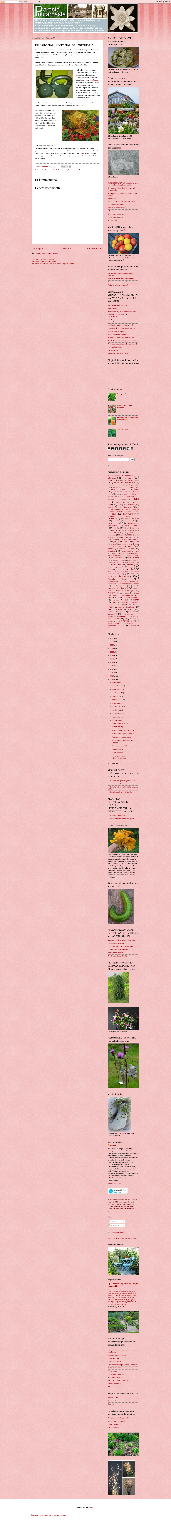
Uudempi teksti (39, 248)
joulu (110, 504)
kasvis (129, 516)
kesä (119, 523)
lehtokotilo (127, 544)
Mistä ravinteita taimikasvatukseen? (121, 279)
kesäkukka (132, 523)
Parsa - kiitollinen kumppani (118, 334)
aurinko (111, 480)
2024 (112, 645)
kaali (118, 509)
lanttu (114, 544)
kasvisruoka (113, 518)
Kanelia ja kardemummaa (117, 1421)
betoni (130, 480)
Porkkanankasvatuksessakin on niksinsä (122, 344)
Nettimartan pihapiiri (115, 1368)
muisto (129, 558)
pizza (117, 571)
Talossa (110, 211)
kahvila (112, 511)
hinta (117, 494)
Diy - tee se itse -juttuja (116, 205)
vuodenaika (77, 170)
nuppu (116, 562)
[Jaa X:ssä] (67, 167)
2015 (112, 676)
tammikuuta (116, 720)
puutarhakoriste (112, 583)
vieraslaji (111, 621)
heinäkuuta (116, 700)
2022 (112, 652)
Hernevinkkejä (113, 308)
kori (138, 530)
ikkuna (119, 502)
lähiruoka (111, 549)
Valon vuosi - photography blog (119, 1418)
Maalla (137, 551)
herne (134, 492)
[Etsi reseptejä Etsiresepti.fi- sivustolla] (116, 1232)
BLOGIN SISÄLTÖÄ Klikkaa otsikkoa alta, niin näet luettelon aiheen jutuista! (123, 184)
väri (123, 625)
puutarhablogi (113, 581)
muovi (123, 560)
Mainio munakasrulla (115, 953)
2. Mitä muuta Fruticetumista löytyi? (121, 818)
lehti (120, 544)
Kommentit (114, 1225)
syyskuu (122, 607)
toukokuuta (116, 706)
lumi (121, 546)
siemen (64, 170)
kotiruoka (117, 532)
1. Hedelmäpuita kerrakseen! (118, 815)
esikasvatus (112, 485)
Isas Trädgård (113, 1398)
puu (132, 574)
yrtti (138, 626)
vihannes (126, 621)
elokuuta (115, 696)
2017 (112, 669)
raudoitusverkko (125, 584)
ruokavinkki (113, 593)
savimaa (116, 600)
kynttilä (136, 537)
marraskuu (132, 553)
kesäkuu (127, 526)
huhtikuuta (116, 710)
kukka (130, 535)
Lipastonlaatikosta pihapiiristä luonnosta (122, 1365)
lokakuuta (116, 689)
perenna (111, 569)
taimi (119, 609)
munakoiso (115, 560)
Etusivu (67, 248)
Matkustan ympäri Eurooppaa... (119, 208)
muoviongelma (132, 560)
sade (137, 593)
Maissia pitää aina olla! (116, 331)
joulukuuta (116, 682)
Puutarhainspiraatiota (115, 217)
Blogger (91, 1507)
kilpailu (126, 528)
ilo (128, 502)
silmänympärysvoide (114, 604)
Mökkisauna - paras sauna (121, 737)
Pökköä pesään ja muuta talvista (123, 733)
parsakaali (120, 567)
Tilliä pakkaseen (123, 429)
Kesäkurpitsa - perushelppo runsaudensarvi (118, 321)
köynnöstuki (134, 539)
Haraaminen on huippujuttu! (118, 282)
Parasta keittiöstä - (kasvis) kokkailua (121, 201)
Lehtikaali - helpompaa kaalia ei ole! (121, 325)
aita (109, 475)
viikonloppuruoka (115, 623)
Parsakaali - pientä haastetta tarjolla (121, 338)
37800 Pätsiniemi (114, 1424)
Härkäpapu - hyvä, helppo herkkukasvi (122, 312)
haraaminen (130, 487)
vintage (132, 623)
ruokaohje (129, 591)
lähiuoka (123, 548)
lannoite (124, 542)
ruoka (118, 591)
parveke (131, 567)
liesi (114, 546)
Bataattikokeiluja (118, 727)
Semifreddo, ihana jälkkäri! (117, 956)
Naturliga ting (112, 1404)
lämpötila (112, 551)
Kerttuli (110, 523)
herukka (110, 494)
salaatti (110, 598)
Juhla (120, 505)
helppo (126, 491)
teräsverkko (132, 612)
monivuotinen (117, 558)
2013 (112, 763)
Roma (135, 588)
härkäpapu (111, 499)
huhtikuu (133, 494)
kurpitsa (127, 537)
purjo (125, 574)
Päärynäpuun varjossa (116, 1374)
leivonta (136, 544)
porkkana (135, 571)
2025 (112, 642)
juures (111, 507)
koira (121, 530)
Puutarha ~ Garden (119, 579)
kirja (137, 528)
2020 (112, 659)
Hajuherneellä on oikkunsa (117, 305)
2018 (112, 666)
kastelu (136, 511)
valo (118, 619)
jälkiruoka (128, 507)
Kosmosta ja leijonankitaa (117, 1355)
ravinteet (136, 584)
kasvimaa (112, 516)
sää (110, 609)
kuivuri (121, 535)
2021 (112, 655)
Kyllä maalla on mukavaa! (117, 214)
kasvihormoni (112, 1352)
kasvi (113, 514)
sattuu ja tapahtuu (132, 598)
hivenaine (125, 494)
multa (137, 558)
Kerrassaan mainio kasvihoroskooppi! (119, 757)
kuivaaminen (112, 535)
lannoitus (135, 542)
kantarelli (120, 511)
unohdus (110, 618)
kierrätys (117, 528)
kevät (136, 525)
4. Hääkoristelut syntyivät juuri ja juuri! (121, 781)
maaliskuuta (116, 713)
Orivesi (131, 562)
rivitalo (124, 588)
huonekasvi (111, 496)
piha (132, 569)
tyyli (134, 616)
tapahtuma (111, 612)
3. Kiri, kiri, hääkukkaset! (117, 784)
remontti (114, 586)
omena (124, 562)
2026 (112, 638)
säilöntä (131, 607)
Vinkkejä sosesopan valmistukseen (120, 946)
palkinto (130, 564)
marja (122, 553)
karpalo (129, 511)
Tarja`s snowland (114, 1427)
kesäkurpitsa (113, 526)
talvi (70, 170)
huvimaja (121, 496)
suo (134, 605)
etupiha (123, 485)
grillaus (114, 487)
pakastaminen (116, 564)
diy (137, 480)
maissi (113, 553)
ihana (136, 498)
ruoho (110, 590)
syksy (111, 607)
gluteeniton (135, 485)
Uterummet (112, 1401)
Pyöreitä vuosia (117, 749)
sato (119, 598)
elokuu (117, 483)
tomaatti (112, 614)
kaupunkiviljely (117, 521)
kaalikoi (127, 509)
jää (112, 509)
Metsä (136, 555)
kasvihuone (128, 514)
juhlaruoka (131, 505)
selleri (126, 600)
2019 (112, 662)
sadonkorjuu (128, 595)
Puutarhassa (112, 1371)
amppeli (118, 476)
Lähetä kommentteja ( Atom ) (47, 253)
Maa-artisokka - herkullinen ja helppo (121, 328)
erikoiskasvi (129, 483)
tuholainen (122, 616)
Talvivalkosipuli (113, 350)
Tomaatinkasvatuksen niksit (118, 353)
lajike (114, 542)
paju (138, 562)
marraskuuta (117, 686)
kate (127, 518)
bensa (122, 480)
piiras (109, 571)
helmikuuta (116, 717)
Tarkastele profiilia (114, 1183)
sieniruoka (125, 602)
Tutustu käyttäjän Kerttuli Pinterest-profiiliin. (122, 1238)
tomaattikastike (129, 614)
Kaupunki (135, 519)
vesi (126, 619)
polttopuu (125, 571)
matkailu (118, 555)
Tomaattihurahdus (114, 1384)
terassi (121, 612)
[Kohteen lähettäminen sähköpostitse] (62, 167)
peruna (122, 569)
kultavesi (110, 537)
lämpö (131, 549)
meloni (129, 555)
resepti (124, 586)
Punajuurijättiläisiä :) (115, 347)
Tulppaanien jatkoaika (120, 723)
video (134, 618)
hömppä (124, 499)
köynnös (124, 539)
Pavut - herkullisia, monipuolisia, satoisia (122, 341)
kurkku (119, 537)
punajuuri (116, 574)
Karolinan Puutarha (115, 1349)
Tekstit (113, 1221)
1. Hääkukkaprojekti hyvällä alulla (120, 792)
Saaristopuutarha (114, 1377)
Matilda (110, 555)
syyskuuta (116, 693)
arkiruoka (112, 478)
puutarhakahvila (130, 581)
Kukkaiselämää (113, 1358)
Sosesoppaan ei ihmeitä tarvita (123, 730)
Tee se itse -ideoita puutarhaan (119, 1380)
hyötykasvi (131, 496)
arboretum (129, 476)
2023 (112, 648)
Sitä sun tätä (112, 220)
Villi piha (111, 1387)
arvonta (129, 478)
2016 (112, 673)
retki (134, 586)
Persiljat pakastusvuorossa (127, 394)
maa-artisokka (126, 551)
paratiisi (110, 567)
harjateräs (112, 489)
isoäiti (134, 502)
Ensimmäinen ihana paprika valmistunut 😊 (127, 418)
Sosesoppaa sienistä (119, 746)
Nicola (109, 562)
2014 (112, 680)
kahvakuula (48, 170)
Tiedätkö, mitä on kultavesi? (118, 285)
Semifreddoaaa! (117, 753)
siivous (134, 602)
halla (121, 487)
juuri (120, 507)
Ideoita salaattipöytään (116, 943)
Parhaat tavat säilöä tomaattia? (124, 407)
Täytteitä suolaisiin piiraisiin (118, 949)
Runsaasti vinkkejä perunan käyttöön (121, 940)
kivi (113, 530)
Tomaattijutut (112, 198)
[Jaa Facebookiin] (70, 167)
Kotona (132, 532)
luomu (131, 546)
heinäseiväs (116, 491)
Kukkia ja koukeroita (115, 1361)
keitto (127, 521)
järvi (137, 507)
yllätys (132, 625)
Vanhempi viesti (95, 248)
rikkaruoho (112, 588)
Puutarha (57, 170)
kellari (134, 521)
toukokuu (111, 616)
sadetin (115, 595)
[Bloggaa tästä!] (64, 167)
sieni (115, 602)
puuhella (110, 576)
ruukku (127, 593)
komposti (131, 530)
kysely (115, 539)
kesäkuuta (116, 703)
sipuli (125, 605)
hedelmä (136, 489)
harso (124, 489)
